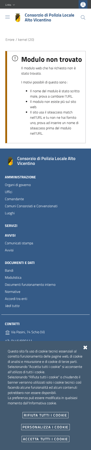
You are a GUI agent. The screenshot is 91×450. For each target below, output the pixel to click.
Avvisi (10, 235)
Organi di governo (18, 184)
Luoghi (10, 213)
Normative (12, 291)
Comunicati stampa (19, 243)
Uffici (8, 191)
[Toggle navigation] (7, 17)
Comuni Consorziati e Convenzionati (31, 206)
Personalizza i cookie (45, 427)
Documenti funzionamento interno (30, 284)
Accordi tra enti (16, 298)
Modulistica (13, 277)
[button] (10, 5)
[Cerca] (83, 17)
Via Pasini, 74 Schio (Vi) (27, 332)
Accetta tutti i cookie (45, 439)
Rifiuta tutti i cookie (45, 415)
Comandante (14, 198)
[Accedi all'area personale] (83, 4)
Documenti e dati (20, 262)
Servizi (11, 225)
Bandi (9, 270)
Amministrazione (20, 177)
